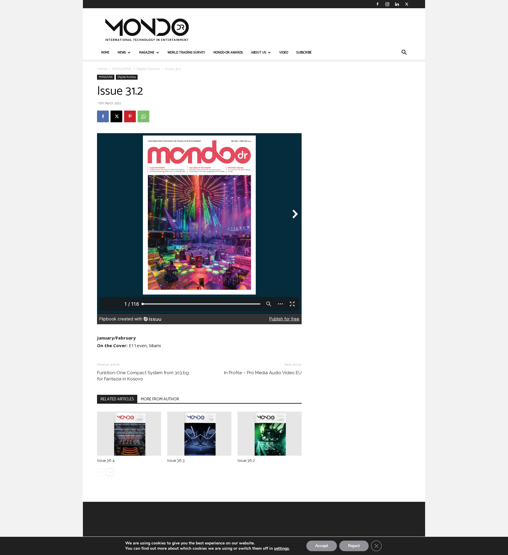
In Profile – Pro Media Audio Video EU (263, 372)
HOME (105, 52)
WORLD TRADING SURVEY (186, 52)
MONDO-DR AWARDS (228, 52)
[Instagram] (387, 4)
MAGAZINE (146, 52)
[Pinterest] (130, 116)
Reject (354, 546)
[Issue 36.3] (199, 434)
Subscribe (304, 52)
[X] (406, 4)
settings (281, 548)
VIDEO (283, 52)
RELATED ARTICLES (117, 399)
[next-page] (110, 472)
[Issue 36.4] (129, 434)
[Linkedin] (396, 4)
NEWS (122, 52)
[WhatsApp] (143, 116)
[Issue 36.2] (270, 434)
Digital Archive (148, 69)
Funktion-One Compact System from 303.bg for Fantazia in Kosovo (143, 376)
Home (102, 69)
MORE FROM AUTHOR (160, 399)
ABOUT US (258, 52)
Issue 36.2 (246, 460)
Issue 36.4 (106, 460)
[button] (404, 53)
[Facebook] (377, 4)
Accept (321, 546)
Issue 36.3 (176, 460)
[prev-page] (100, 472)
